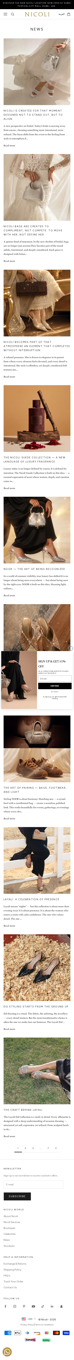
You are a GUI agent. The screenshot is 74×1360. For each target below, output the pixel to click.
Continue (55, 686)
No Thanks (55, 692)
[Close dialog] (71, 648)
